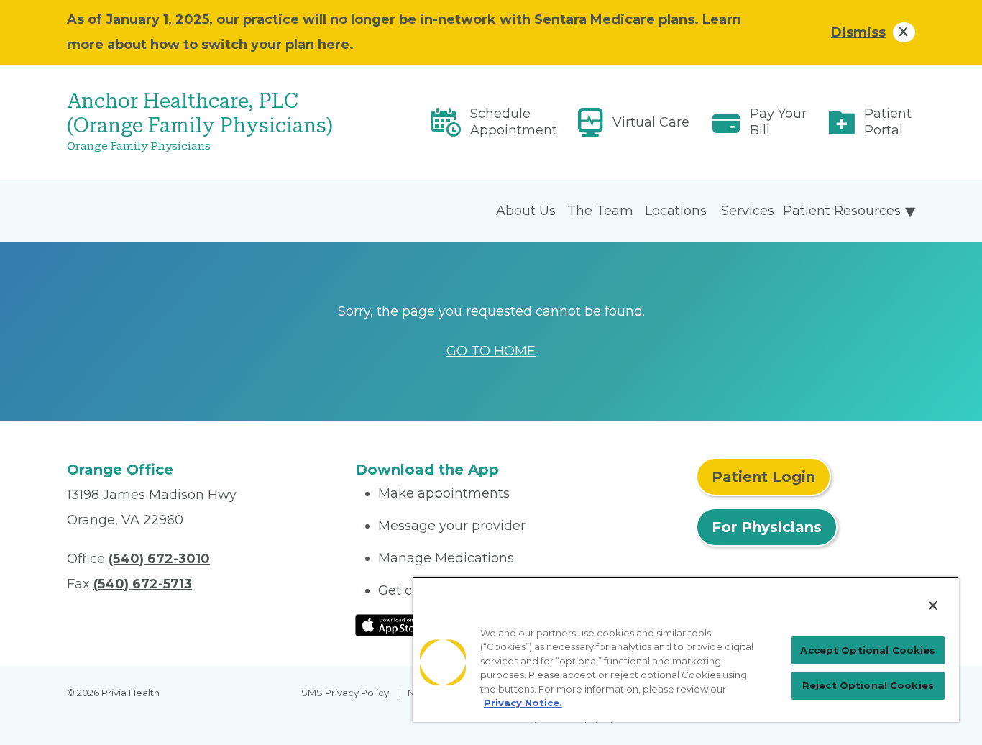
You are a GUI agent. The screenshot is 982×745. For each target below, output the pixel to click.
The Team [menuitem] (600, 211)
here (333, 44)
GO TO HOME (491, 351)
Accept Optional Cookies (867, 650)
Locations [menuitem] (676, 211)
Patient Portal (888, 122)
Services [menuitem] (747, 211)
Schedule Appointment (513, 122)
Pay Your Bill (778, 122)
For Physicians (767, 527)
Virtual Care (650, 122)
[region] (686, 649)
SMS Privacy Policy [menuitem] (345, 692)
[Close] (933, 605)
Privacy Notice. (523, 702)
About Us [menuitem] (526, 211)
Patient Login (763, 476)
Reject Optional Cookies (868, 685)
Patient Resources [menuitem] (842, 211)
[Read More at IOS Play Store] (393, 624)
